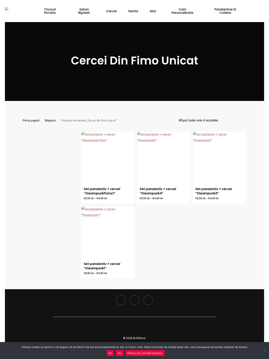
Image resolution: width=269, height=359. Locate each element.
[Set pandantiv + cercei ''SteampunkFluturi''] (107, 158)
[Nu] (264, 350)
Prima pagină (31, 120)
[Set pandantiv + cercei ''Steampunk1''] (107, 232)
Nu (120, 353)
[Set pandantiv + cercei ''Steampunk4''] (163, 158)
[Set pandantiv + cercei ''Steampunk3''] (219, 158)
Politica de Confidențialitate (144, 353)
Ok (110, 353)
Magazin (50, 120)
